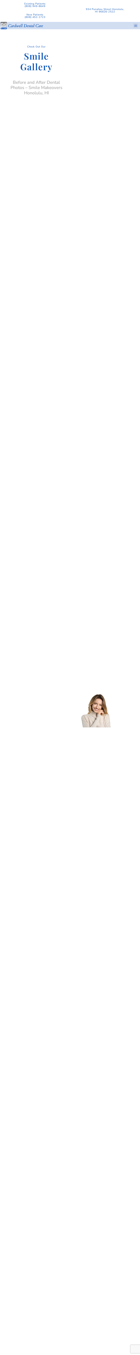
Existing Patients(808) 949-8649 (35, 5)
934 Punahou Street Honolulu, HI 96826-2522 (105, 10)
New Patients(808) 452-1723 (35, 16)
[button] (135, 25)
